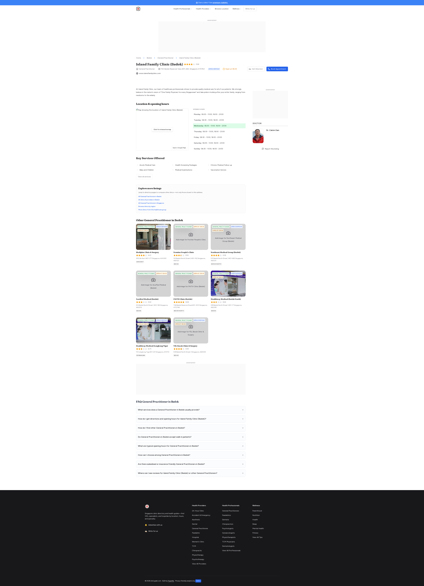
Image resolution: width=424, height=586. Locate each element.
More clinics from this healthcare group (152, 210)
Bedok (149, 58)
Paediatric (196, 533)
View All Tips (257, 537)
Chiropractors (227, 524)
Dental (194, 524)
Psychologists (227, 528)
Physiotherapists (229, 537)
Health (255, 520)
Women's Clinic (198, 542)
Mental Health (258, 528)
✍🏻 (151, 531)
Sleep (254, 524)
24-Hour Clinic (198, 511)
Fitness (255, 533)
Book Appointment (278, 69)
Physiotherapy (197, 555)
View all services (144, 177)
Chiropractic (197, 550)
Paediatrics (226, 515)
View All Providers (199, 564)
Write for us (250, 9)
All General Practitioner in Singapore (151, 203)
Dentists (225, 520)
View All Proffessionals (231, 550)
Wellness (236, 9)
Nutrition (256, 515)
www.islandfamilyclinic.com (150, 73)
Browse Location (222, 9)
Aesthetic (196, 520)
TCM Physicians (228, 542)
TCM (194, 546)
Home (138, 58)
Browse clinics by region (146, 206)
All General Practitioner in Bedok (149, 196)
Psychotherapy (198, 559)
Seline (198, 581)
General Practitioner (165, 58)
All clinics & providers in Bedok (149, 200)
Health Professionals (181, 9)
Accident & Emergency (201, 515)
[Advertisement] (212, 36)
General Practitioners (230, 511)
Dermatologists (228, 546)
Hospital (195, 537)
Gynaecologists (228, 533)
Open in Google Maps (180, 148)
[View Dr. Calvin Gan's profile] (270, 136)
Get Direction (257, 69)
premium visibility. (220, 3)
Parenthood (257, 511)
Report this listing (272, 149)
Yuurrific (171, 581)
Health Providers (202, 9)
